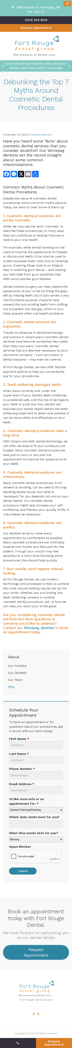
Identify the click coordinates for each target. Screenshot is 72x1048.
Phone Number (22, 769)
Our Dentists (17, 673)
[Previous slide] (3, 66)
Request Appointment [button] (36, 28)
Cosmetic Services (40, 134)
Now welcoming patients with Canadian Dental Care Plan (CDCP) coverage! (36, 66)
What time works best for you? (33, 833)
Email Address (21, 784)
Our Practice (17, 666)
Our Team (15, 680)
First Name (19, 739)
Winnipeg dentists (39, 628)
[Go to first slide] (69, 66)
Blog (11, 687)
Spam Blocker (20, 847)
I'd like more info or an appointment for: (26, 801)
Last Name (19, 754)
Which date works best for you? (34, 817)
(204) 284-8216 (36, 20)
